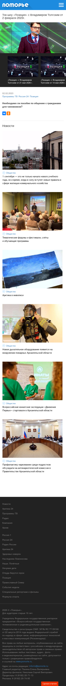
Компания (7, 522)
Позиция (34, 96)
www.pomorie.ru (24, 661)
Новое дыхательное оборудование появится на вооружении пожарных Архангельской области (27, 350)
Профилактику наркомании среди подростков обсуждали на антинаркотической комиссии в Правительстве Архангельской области (26, 468)
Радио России (9, 544)
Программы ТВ (9, 96)
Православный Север (13, 582)
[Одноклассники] (8, 113)
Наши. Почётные (10, 563)
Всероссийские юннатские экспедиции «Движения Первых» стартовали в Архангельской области (29, 408)
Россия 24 (24, 96)
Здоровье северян (11, 553)
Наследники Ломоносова (14, 558)
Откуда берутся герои (13, 572)
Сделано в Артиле (50, 683)
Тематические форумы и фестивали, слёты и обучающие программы (25, 239)
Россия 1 (6, 534)
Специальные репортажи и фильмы (20, 591)
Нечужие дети (9, 568)
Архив (5, 527)
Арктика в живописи (12, 295)
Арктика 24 (7, 508)
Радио (5, 518)
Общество (11, 172)
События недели (10, 587)
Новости (6, 503)
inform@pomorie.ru (38, 666)
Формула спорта (10, 596)
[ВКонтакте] (4, 113)
